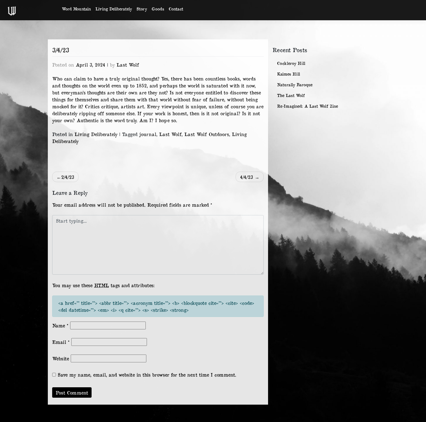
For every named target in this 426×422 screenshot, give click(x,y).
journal (147, 134)
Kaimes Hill (288, 73)
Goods (158, 8)
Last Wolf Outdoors (206, 134)
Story (141, 8)
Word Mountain (76, 8)
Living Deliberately (113, 8)
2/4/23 (67, 177)
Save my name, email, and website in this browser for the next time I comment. (147, 374)
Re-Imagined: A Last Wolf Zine (307, 106)
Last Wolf (127, 64)
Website (60, 358)
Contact (176, 8)
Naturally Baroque (294, 84)
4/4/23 (246, 177)
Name (60, 325)
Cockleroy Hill (291, 63)
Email (61, 342)
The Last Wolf (291, 95)
